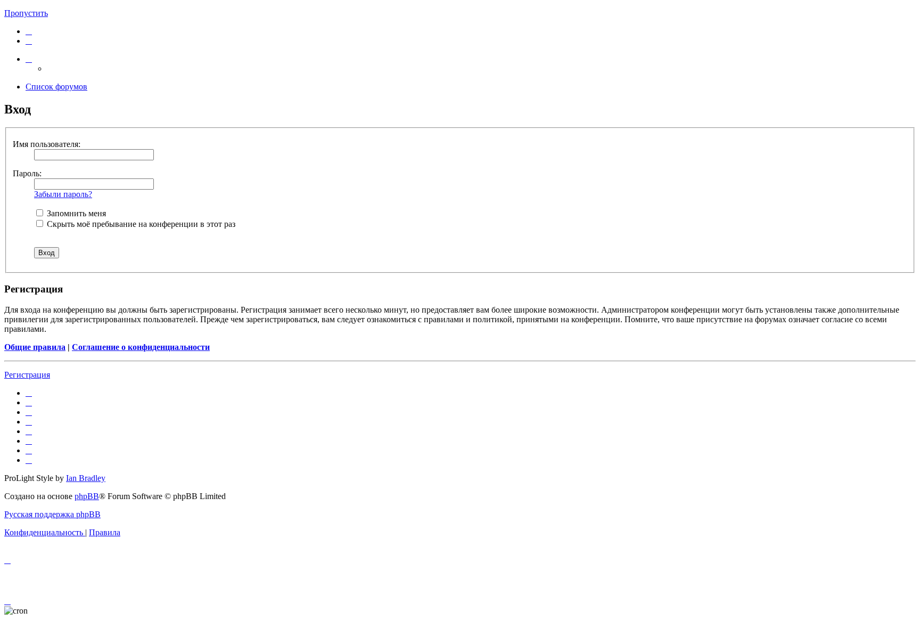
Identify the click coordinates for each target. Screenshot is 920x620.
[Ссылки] (29, 58)
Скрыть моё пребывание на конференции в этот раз (140, 224)
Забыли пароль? (63, 194)
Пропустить (26, 13)
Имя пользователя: (46, 144)
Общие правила (34, 347)
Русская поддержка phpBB (52, 514)
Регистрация (27, 374)
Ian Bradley (85, 478)
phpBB (87, 496)
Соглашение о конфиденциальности (141, 347)
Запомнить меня (75, 213)
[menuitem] (29, 31)
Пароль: (27, 173)
